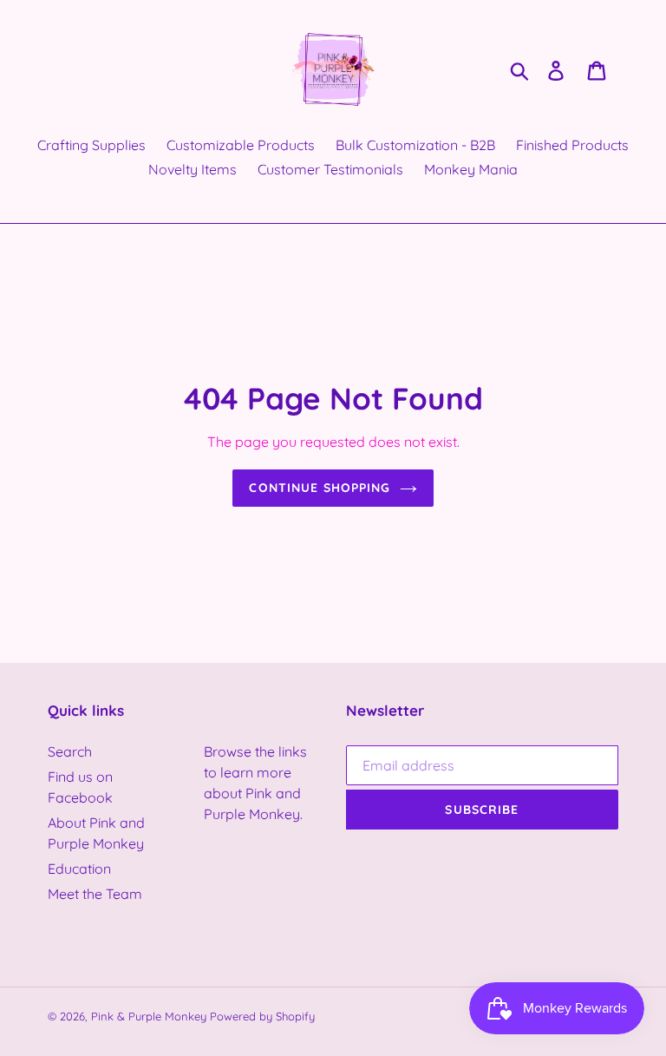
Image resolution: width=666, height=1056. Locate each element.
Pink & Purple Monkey (148, 1016)
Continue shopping (319, 487)
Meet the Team (95, 893)
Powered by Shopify (262, 1016)
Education (79, 868)
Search (70, 751)
